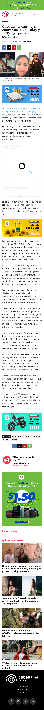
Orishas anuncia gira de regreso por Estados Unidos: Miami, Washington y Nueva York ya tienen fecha (21, 569)
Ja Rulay (5, 439)
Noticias (5, 627)
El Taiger (37, 436)
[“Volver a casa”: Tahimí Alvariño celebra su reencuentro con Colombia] (22, 650)
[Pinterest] (14, 47)
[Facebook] (4, 47)
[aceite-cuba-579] (22, 228)
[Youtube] (33, 701)
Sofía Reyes (27, 42)
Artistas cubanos (18, 436)
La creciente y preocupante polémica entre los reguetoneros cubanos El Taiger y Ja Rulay (22, 111)
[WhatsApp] (19, 47)
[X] (9, 47)
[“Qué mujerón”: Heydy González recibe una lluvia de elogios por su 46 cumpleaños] (22, 586)
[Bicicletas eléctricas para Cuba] (22, 431)
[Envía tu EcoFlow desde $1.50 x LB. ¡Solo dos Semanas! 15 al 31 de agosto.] (22, 525)
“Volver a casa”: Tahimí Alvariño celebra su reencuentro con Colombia (19, 666)
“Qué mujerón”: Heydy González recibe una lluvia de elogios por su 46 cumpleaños (20, 601)
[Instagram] (18, 701)
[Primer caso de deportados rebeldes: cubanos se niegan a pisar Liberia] (22, 618)
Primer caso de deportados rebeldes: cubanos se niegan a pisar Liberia (21, 633)
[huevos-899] (22, 103)
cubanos (29, 436)
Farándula (6, 21)
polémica (14, 439)
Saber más (26, 8)
